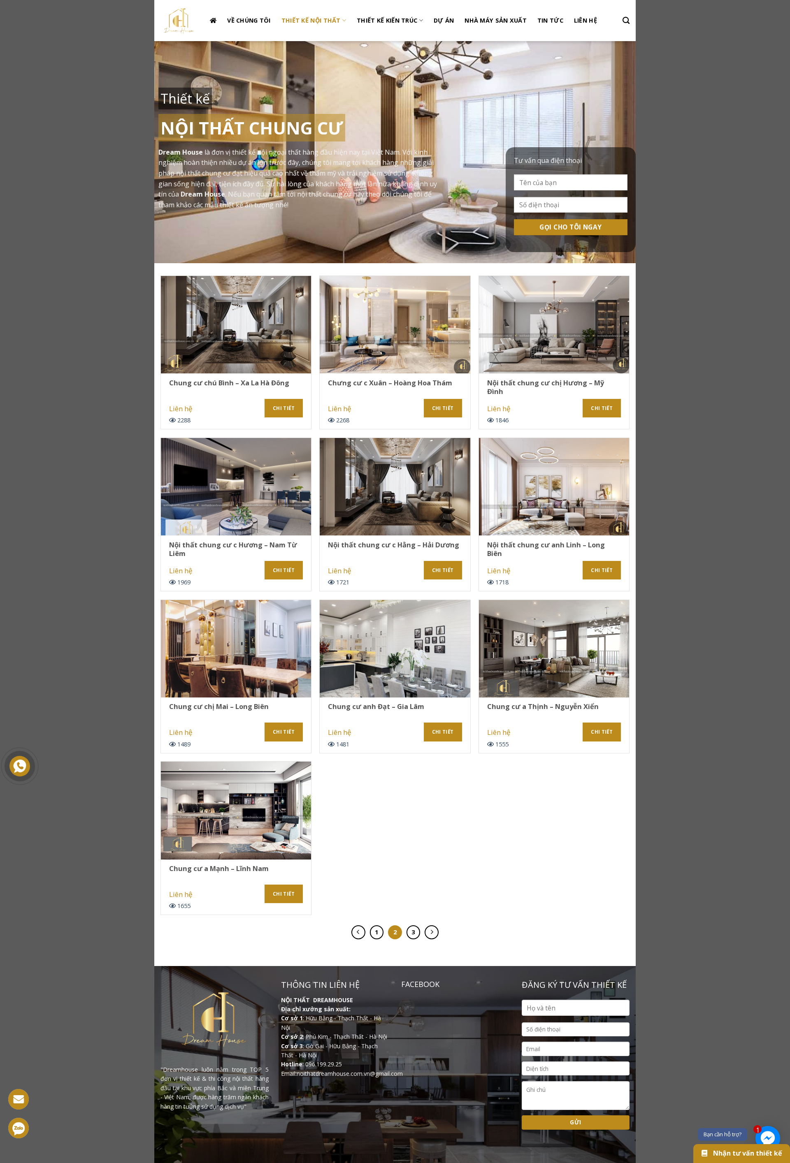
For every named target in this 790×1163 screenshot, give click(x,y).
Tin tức (550, 20)
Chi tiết (284, 408)
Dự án (444, 20)
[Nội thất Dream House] (179, 20)
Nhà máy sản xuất (496, 20)
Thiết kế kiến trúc (387, 20)
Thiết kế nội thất (311, 20)
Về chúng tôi (248, 20)
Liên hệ (585, 20)
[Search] (626, 20)
